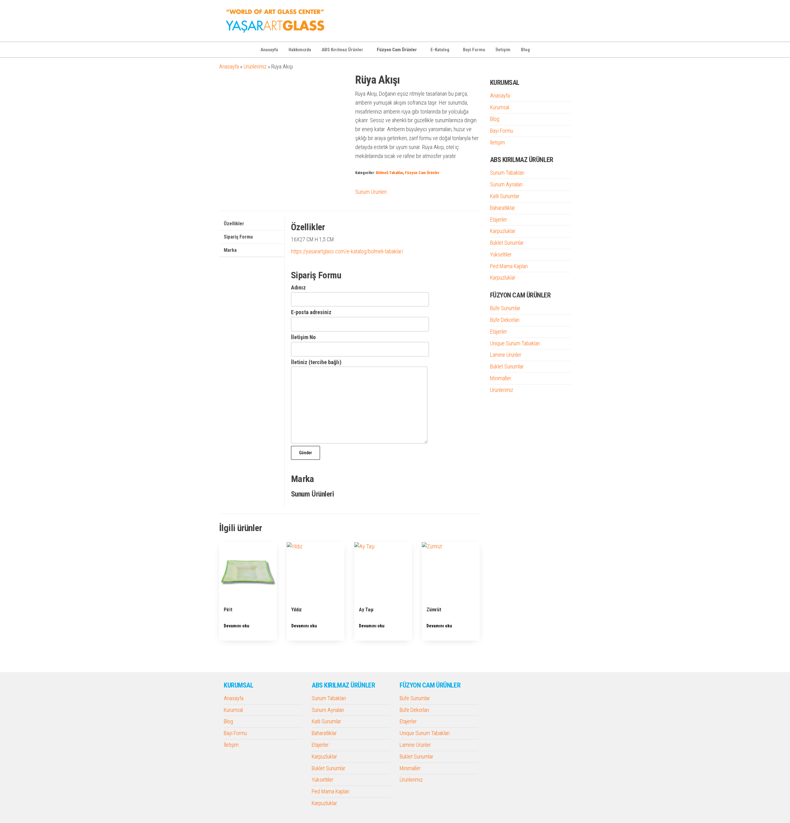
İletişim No (303, 337)
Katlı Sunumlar (504, 196)
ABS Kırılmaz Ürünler (342, 49)
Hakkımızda (300, 49)
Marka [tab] (230, 250)
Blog (525, 49)
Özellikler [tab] (234, 224)
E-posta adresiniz (311, 312)
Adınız (298, 287)
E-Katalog (439, 49)
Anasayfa (269, 49)
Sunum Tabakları (507, 172)
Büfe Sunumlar (505, 308)
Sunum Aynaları (506, 184)
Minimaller (500, 378)
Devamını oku (236, 625)
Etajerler (498, 219)
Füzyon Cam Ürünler (397, 49)
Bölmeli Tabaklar (389, 172)
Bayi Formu (474, 49)
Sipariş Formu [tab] (238, 237)
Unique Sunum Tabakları (515, 343)
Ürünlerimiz (255, 66)
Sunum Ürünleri (371, 192)
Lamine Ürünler (505, 354)
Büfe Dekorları (504, 320)
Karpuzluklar (502, 231)
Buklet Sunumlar (507, 242)
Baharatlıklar (502, 208)
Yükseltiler (501, 254)
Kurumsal (499, 107)
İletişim (503, 49)
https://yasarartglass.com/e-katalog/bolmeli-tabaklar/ (347, 251)
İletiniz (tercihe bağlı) (316, 362)
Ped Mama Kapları (509, 266)
